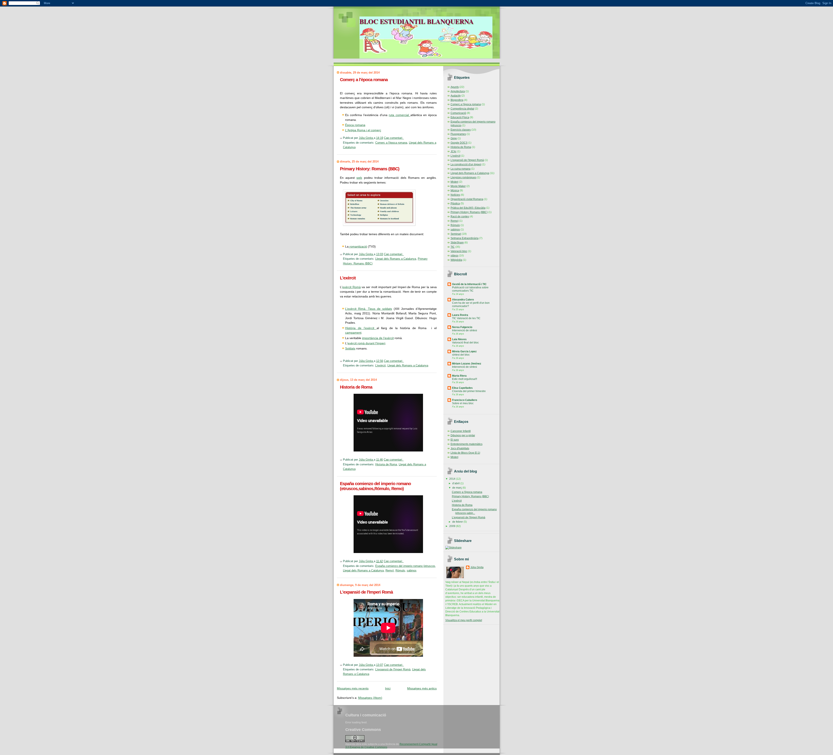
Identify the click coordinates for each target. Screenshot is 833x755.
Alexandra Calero (463, 299)
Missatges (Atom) (370, 697)
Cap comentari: (394, 138)
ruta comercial (399, 115)
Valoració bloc (459, 251)
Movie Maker (458, 186)
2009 (452, 526)
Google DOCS (459, 142)
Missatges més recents (353, 688)
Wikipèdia (456, 259)
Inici (387, 688)
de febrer (458, 521)
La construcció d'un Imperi (466, 164)
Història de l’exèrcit (361, 328)
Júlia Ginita (477, 567)
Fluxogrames (458, 134)
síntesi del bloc (461, 354)
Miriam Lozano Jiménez (466, 363)
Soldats (350, 348)
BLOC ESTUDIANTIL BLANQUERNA (416, 21)
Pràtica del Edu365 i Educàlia (468, 207)
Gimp (454, 138)
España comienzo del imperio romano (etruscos (405, 566)
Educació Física (460, 117)
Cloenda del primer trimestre (469, 391)
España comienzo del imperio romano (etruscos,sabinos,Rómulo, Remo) (375, 486)
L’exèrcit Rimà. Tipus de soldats (368, 308)
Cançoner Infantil (461, 431)
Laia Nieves (459, 339)
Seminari (456, 233)
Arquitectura (458, 91)
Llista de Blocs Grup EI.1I (465, 452)
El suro (455, 439)
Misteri (454, 181)
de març (457, 487)
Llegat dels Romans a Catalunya (395, 258)
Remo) (389, 570)
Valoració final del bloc (465, 342)
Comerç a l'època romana (364, 79)
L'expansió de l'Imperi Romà (366, 592)
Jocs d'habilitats (460, 448)
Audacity (456, 95)
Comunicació (458, 113)
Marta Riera (459, 375)
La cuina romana (461, 168)
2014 (452, 478)
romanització (358, 246)
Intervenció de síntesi (464, 330)
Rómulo (400, 570)
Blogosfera (457, 100)
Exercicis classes (461, 129)
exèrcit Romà (351, 287)
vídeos (454, 255)
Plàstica (455, 203)
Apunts (455, 87)
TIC (453, 246)
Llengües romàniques (463, 177)
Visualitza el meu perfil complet (463, 620)
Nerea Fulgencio (462, 327)
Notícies (455, 194)
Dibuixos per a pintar (463, 435)
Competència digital (462, 108)
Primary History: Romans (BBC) (369, 168)
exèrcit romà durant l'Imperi (366, 343)
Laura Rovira (460, 315)
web (359, 177)
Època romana (355, 125)
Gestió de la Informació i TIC (469, 284)
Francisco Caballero (464, 400)
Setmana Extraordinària (465, 238)
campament (353, 332)
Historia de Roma (356, 387)
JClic (453, 151)
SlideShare (457, 242)
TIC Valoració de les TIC (466, 318)
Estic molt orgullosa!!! (464, 379)
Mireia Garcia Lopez (464, 351)
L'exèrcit (348, 278)
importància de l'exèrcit (378, 338)
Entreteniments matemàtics (466, 444)
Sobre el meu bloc (463, 403)
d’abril (456, 483)
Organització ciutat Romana (467, 199)
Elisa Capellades (462, 387)
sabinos (411, 570)
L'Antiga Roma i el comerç (363, 130)
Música (455, 190)
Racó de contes (460, 216)
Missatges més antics (422, 688)
